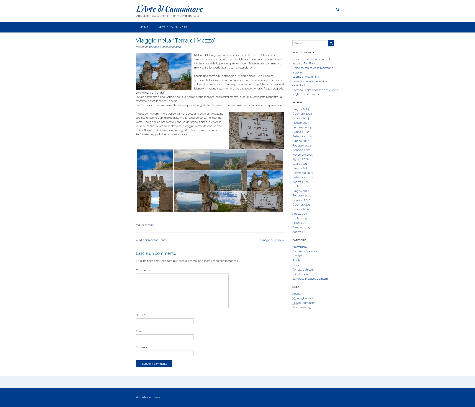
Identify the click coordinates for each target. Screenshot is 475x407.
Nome (140, 315)
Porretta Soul (300, 274)
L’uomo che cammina (305, 76)
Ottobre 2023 (300, 118)
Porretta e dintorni (303, 269)
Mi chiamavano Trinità (151, 240)
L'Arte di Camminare (169, 9)
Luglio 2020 (300, 186)
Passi (151, 224)
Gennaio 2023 (301, 132)
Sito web (141, 347)
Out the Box (154, 397)
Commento (143, 270)
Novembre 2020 (302, 173)
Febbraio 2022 (301, 145)
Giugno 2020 (300, 191)
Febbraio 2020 (301, 195)
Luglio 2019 (299, 218)
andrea (176, 46)
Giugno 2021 (300, 168)
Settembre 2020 (302, 177)
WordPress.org (301, 307)
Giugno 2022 (300, 141)
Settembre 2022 (302, 136)
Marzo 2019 (299, 222)
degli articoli (302, 298)
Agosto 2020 (300, 182)
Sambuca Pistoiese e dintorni (310, 278)
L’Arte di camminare (171, 27)
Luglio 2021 (299, 163)
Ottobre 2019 (300, 209)
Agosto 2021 (300, 159)
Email (140, 331)
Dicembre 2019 (302, 204)
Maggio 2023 (300, 122)
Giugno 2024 (300, 109)
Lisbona (297, 256)
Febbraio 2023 (301, 127)
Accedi (296, 293)
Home (144, 27)
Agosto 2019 (300, 213)
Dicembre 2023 (302, 113)
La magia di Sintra (271, 240)
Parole (296, 260)
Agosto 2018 (300, 232)
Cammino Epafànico (305, 251)
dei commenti (303, 303)
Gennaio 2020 (301, 200)
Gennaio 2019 (301, 227)
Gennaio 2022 (301, 150)
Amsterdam (299, 247)
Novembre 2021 (302, 154)
